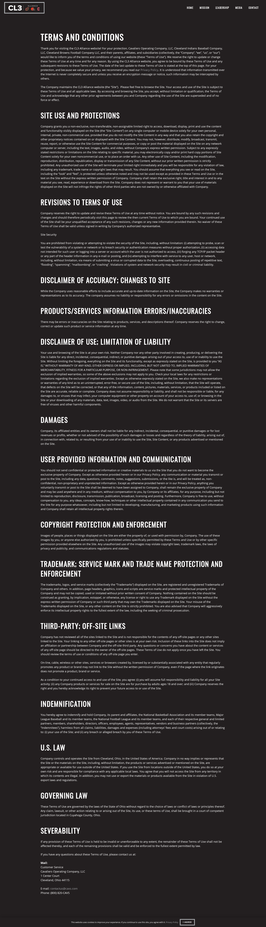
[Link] (24, 8)
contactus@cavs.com (64, 888)
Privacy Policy (149, 70)
